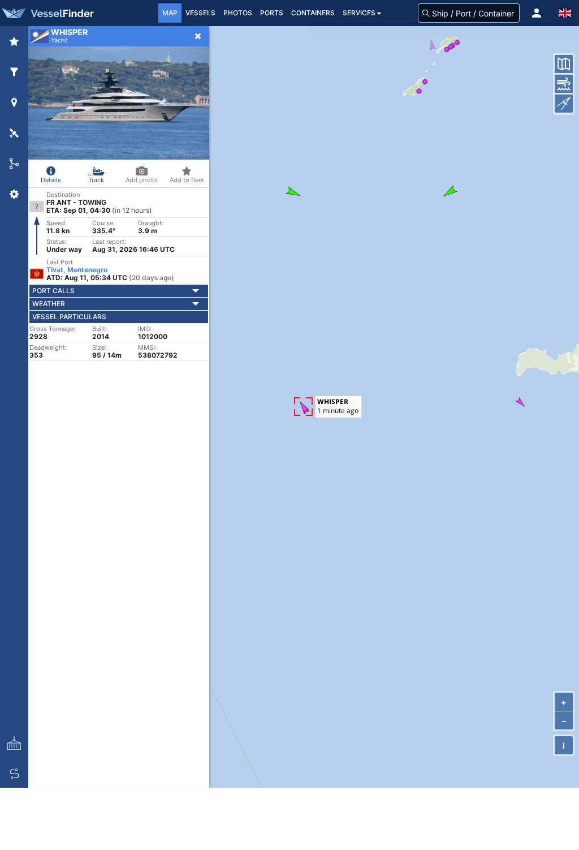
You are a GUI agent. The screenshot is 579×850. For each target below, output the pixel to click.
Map (170, 12)
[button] (536, 13)
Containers (313, 12)
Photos (237, 12)
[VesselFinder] (47, 13)
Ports (271, 12)
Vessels (200, 12)
